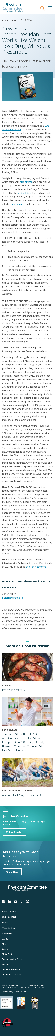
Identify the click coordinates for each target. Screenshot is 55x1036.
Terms (20, 992)
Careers (5, 964)
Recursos (11, 969)
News (5, 922)
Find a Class (12, 872)
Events (5, 939)
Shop (4, 944)
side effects (26, 181)
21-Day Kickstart (14, 832)
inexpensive (18, 204)
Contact (5, 949)
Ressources (12, 974)
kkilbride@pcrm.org (35, 566)
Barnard (12, 959)
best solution (24, 192)
